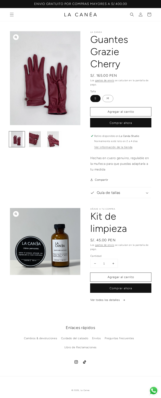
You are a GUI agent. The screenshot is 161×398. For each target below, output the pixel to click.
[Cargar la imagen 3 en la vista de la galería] (53, 139)
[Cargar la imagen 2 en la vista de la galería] (35, 139)
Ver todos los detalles (105, 300)
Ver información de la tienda (113, 147)
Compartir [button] (101, 179)
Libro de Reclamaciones (80, 347)
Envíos (96, 338)
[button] (11, 14)
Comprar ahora (121, 123)
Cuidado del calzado (74, 338)
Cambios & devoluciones (40, 338)
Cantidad (96, 255)
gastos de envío (104, 80)
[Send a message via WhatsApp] (153, 390)
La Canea (85, 390)
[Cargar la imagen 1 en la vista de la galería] (17, 139)
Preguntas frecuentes (119, 338)
